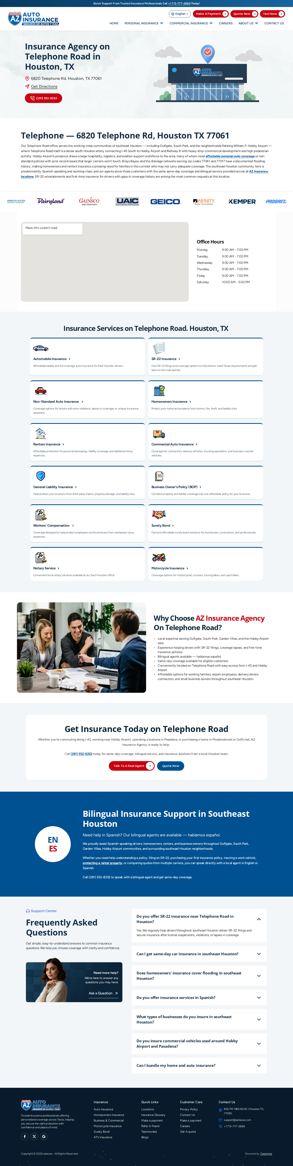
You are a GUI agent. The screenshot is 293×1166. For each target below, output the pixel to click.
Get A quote (188, 1131)
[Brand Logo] (34, 19)
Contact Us (187, 1115)
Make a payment (152, 1120)
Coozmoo (266, 1153)
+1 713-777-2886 (235, 1126)
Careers (185, 1126)
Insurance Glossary (153, 1115)
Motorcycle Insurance (107, 1126)
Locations (147, 1109)
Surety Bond (102, 1131)
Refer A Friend (150, 1126)
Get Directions (44, 86)
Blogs (144, 1137)
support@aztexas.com (237, 1120)
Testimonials (149, 1131)
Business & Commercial (109, 1120)
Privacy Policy (189, 1109)
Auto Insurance (103, 1109)
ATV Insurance (103, 1137)
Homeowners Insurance (109, 1115)
